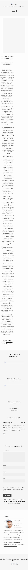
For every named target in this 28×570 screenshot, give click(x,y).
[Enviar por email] (21, 57)
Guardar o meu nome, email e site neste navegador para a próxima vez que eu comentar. (13, 489)
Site (4, 478)
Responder (23, 422)
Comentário (6, 450)
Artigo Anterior (14, 354)
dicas (7, 342)
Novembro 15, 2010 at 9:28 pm (9, 423)
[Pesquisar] (26, 11)
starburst (5, 343)
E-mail (4, 471)
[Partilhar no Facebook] (21, 55)
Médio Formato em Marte (14, 378)
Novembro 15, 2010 (6, 63)
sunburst (9, 343)
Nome (4, 465)
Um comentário (7, 64)
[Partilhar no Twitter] (23, 55)
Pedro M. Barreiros (7, 422)
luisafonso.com (16, 542)
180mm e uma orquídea (14, 401)
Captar (9, 340)
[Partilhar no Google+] (24, 55)
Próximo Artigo (13, 356)
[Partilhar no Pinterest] (26, 55)
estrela (10, 342)
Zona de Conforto (13, 408)
